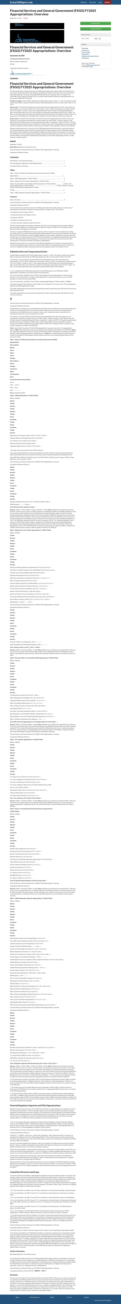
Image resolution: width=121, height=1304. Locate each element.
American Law (85, 50)
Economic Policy (86, 52)
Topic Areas (92, 2)
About (100, 2)
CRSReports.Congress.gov (93, 65)
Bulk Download (34, 1297)
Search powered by (101, 1300)
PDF (100, 38)
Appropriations (85, 58)
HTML (96, 38)
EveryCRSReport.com (21, 2)
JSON (91, 66)
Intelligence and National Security (90, 56)
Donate (107, 2)
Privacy (69, 1297)
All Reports (84, 2)
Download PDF (95, 23)
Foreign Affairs (85, 54)
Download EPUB (96, 29)
